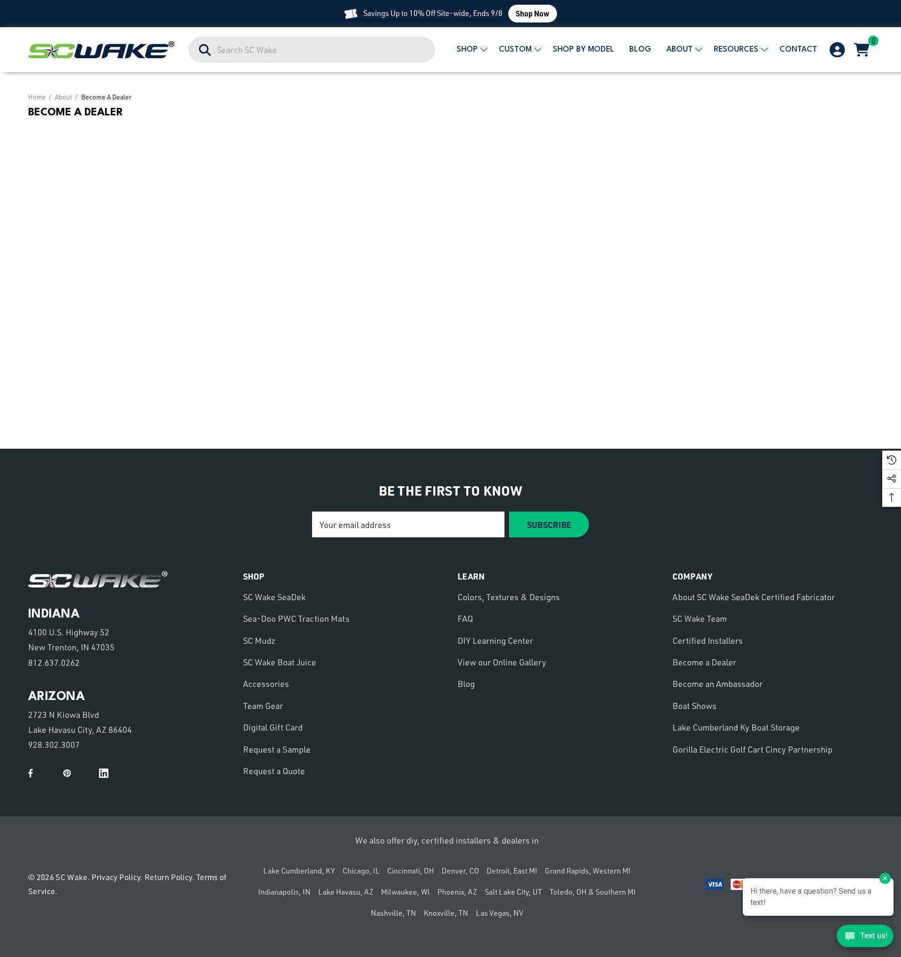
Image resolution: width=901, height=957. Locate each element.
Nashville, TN (393, 913)
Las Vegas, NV (499, 913)
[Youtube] (48, 773)
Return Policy (168, 877)
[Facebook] (30, 773)
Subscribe (549, 524)
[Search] (205, 50)
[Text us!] (865, 938)
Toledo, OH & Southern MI (593, 892)
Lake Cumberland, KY (299, 870)
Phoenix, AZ (457, 892)
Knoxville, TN (446, 913)
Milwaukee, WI (405, 892)
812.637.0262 (54, 662)
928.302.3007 (54, 744)
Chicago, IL (361, 870)
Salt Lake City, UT (513, 892)
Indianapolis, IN (284, 892)
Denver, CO (460, 870)
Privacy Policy (116, 877)
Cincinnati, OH (410, 870)
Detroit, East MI (512, 870)
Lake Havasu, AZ (346, 892)
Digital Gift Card (273, 727)
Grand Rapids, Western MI (588, 870)
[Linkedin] (103, 773)
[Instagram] (85, 773)
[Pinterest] (67, 773)
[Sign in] (836, 49)
